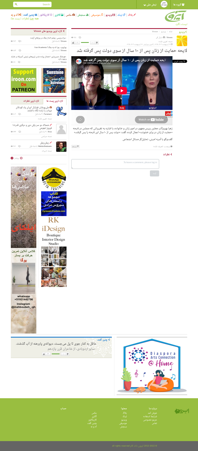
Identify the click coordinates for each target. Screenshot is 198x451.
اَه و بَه (14, 15)
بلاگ (130, 15)
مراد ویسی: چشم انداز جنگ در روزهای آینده (48, 38)
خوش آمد (152, 413)
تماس (154, 423)
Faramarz (48, 114)
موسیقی (96, 15)
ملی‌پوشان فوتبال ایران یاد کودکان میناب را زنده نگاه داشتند (34, 109)
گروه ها (177, 4)
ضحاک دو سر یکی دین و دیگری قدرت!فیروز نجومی (32, 126)
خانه (170, 31)
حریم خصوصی (150, 420)
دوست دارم (73, 42)
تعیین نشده (163, 41)
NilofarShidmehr (45, 146)
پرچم (74, 146)
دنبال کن (159, 37)
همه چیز (34, 18)
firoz (50, 132)
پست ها (16, 18)
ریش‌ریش (44, 143)
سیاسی (44, 136)
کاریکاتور (45, 15)
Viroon (169, 37)
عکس (69, 15)
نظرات (25, 18)
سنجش (81, 15)
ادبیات (44, 151)
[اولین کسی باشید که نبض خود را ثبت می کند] (164, 4)
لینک (120, 15)
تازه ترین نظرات (31, 101)
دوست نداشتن (96, 42)
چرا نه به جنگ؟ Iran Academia (50, 47)
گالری (58, 15)
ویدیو (108, 15)
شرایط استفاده (150, 416)
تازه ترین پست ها (54, 101)
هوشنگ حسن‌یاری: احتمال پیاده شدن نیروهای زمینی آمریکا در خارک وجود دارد (39, 58)
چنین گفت (29, 15)
